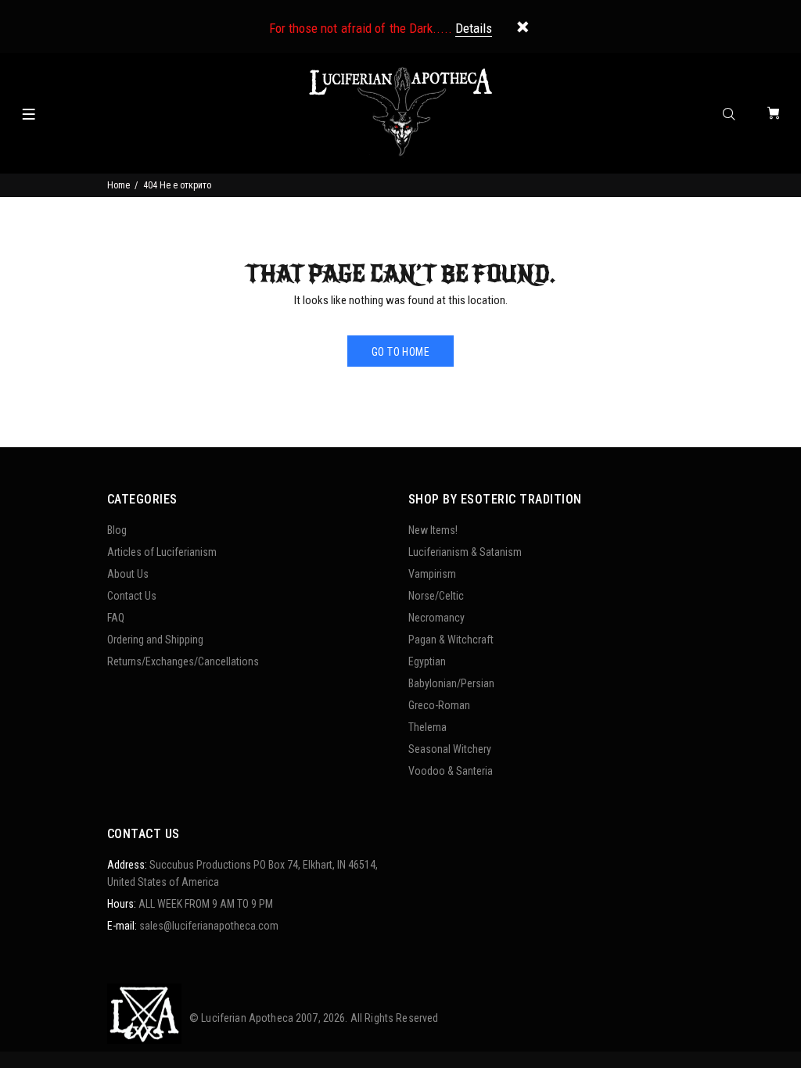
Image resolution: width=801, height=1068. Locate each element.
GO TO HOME (400, 352)
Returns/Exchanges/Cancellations (183, 661)
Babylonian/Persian (451, 683)
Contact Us (131, 596)
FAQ (115, 617)
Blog (117, 530)
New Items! (433, 530)
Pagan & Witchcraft (451, 639)
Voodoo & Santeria (450, 771)
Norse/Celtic (436, 596)
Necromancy (436, 617)
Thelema (427, 727)
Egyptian (427, 661)
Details (473, 28)
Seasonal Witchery (449, 749)
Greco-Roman (439, 705)
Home (118, 185)
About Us (128, 574)
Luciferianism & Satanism (465, 552)
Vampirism (432, 574)
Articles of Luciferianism (162, 552)
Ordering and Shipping (155, 639)
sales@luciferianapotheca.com (208, 925)
